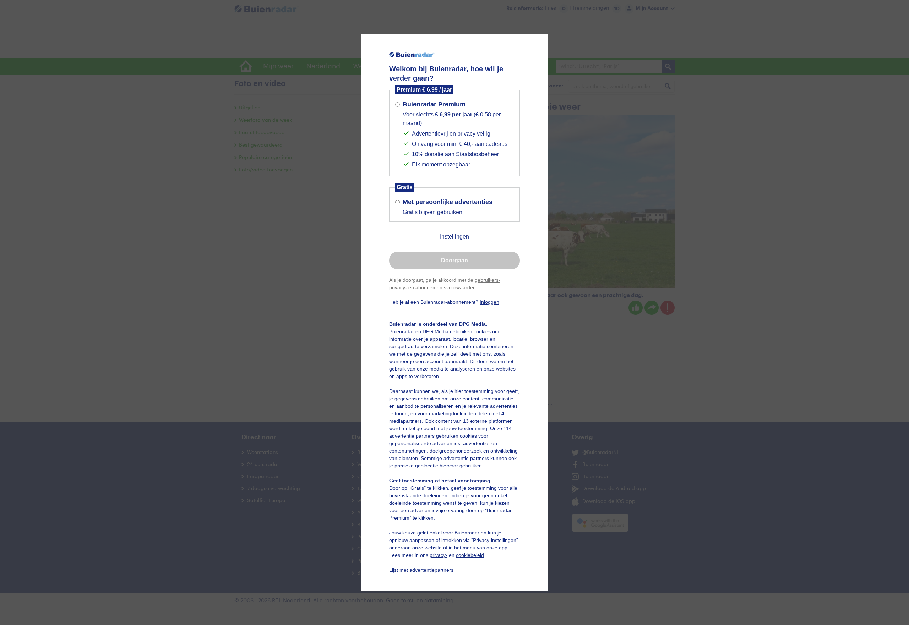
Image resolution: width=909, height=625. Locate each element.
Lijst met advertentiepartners (421, 570)
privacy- (398, 287)
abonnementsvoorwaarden (445, 287)
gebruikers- (487, 280)
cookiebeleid (470, 555)
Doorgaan (454, 260)
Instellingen (454, 237)
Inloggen (489, 302)
